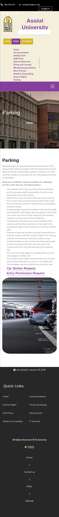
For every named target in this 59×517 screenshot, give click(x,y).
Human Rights (20, 77)
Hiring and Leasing (22, 65)
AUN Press (18, 59)
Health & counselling (12, 421)
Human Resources (22, 62)
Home (16, 50)
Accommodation (21, 53)
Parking (17, 80)
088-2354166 (9, 5)
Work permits (35, 413)
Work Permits (19, 71)
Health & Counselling (23, 74)
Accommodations (37, 396)
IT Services (34, 421)
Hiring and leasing (38, 405)
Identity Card (19, 56)
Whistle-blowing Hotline (24, 68)
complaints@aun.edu (31, 5)
